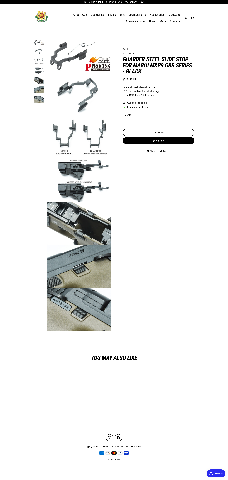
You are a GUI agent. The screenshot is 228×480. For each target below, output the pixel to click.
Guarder (126, 49)
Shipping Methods (92, 446)
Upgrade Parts (137, 14)
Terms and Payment (120, 446)
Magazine (174, 14)
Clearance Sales (135, 21)
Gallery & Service (170, 21)
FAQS (105, 446)
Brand (152, 21)
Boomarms (97, 14)
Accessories (157, 14)
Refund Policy (137, 446)
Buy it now (158, 140)
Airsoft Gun (80, 14)
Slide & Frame (116, 14)
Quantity (127, 115)
